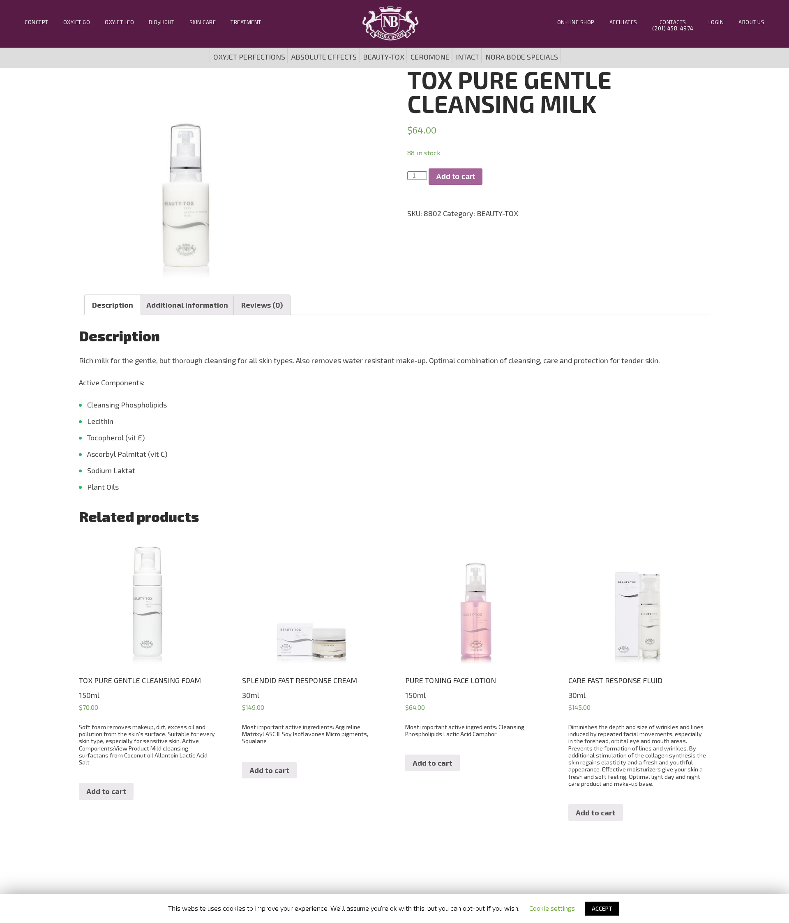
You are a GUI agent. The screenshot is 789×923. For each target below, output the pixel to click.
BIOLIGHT (162, 22)
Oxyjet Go (76, 22)
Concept (36, 22)
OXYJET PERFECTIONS (249, 56)
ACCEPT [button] (602, 908)
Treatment (246, 22)
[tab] (112, 305)
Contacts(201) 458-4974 (673, 25)
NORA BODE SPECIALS (521, 56)
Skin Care (202, 22)
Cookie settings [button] (552, 908)
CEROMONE (430, 56)
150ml (147, 721)
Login (716, 22)
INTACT (467, 56)
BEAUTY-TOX (383, 56)
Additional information (187, 304)
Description (112, 304)
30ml (305, 710)
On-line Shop (576, 22)
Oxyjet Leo (119, 22)
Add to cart (455, 177)
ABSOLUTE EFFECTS (324, 56)
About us (751, 22)
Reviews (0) (262, 304)
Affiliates (623, 22)
